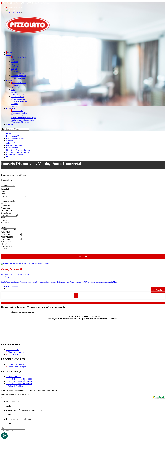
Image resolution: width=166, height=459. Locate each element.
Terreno (14, 71)
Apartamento (16, 64)
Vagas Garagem (7, 227)
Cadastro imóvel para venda (22, 120)
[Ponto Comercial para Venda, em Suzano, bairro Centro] (31, 264)
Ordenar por (6, 208)
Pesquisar (83, 256)
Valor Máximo (7, 237)
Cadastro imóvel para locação (23, 117)
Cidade (4, 198)
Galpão (14, 69)
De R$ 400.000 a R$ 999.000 (19, 384)
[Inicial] (27, 45)
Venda (8, 55)
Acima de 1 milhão (14, 386)
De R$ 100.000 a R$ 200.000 (19, 379)
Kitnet (13, 92)
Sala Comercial (17, 73)
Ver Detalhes (158, 290)
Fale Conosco (12, 354)
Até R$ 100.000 (13, 377)
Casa (13, 59)
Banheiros (5, 222)
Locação (9, 80)
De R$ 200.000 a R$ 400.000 (19, 381)
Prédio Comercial (18, 76)
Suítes (3, 218)
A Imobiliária (17, 110)
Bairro (3, 203)
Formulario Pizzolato (20, 122)
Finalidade (5, 189)
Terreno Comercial (19, 101)
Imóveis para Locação (15, 138)
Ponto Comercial (18, 78)
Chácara (14, 66)
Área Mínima (6, 241)
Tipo (3, 194)
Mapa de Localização (15, 352)
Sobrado (14, 62)
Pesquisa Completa (19, 113)
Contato (9, 124)
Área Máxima (6, 246)
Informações (11, 108)
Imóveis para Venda (14, 136)
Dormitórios (6, 213)
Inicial (9, 52)
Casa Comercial (17, 94)
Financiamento (17, 115)
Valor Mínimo (6, 232)
